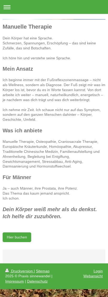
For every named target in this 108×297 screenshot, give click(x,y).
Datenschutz (37, 281)
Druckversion (22, 271)
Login (98, 271)
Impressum (14, 281)
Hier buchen (17, 237)
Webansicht (93, 276)
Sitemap (43, 271)
